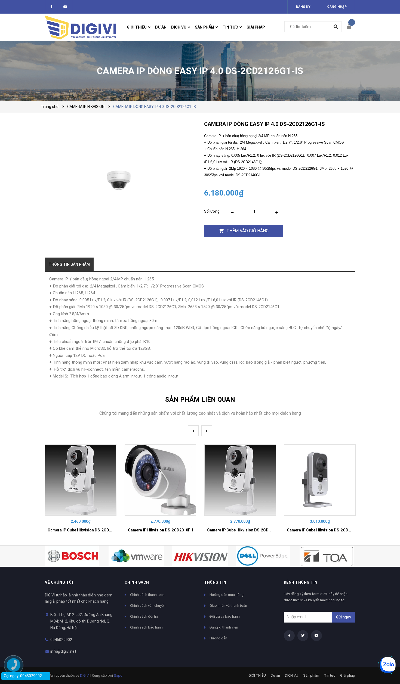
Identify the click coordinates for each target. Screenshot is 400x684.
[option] (80, 490)
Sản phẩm (311, 675)
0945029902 (61, 639)
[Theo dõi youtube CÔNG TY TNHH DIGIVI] (316, 635)
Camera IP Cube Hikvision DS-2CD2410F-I (85, 530)
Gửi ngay (343, 617)
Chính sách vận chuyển (147, 605)
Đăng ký (303, 7)
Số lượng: (212, 211)
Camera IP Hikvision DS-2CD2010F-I (160, 530)
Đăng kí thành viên (224, 627)
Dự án (275, 675)
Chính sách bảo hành (146, 627)
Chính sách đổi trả (144, 616)
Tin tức (329, 675)
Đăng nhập (337, 7)
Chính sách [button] (137, 582)
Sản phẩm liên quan (200, 399)
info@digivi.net (63, 651)
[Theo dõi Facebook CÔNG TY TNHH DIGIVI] (51, 7)
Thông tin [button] (215, 582)
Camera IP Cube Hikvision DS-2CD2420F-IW (326, 530)
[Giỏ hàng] (351, 27)
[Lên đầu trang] (385, 646)
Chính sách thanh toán (147, 595)
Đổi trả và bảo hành (225, 616)
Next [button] (206, 430)
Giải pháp (347, 675)
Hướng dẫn (218, 638)
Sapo (118, 675)
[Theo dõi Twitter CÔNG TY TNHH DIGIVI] (65, 7)
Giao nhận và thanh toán (228, 605)
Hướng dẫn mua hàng (227, 595)
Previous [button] (193, 430)
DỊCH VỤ (291, 675)
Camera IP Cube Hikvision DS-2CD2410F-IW (246, 530)
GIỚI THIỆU (257, 675)
